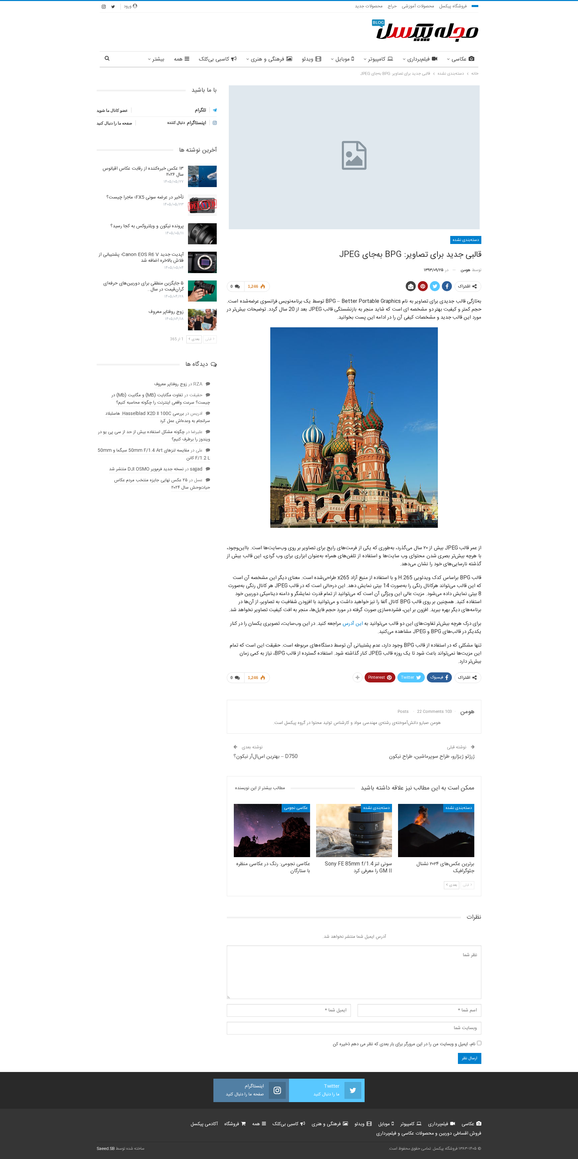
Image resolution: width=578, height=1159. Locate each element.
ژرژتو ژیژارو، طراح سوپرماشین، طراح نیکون (432, 756)
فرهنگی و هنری (267, 59)
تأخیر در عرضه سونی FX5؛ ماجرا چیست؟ (145, 197)
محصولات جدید (369, 6)
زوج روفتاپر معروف (166, 312)
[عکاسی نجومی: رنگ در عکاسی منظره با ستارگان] (272, 830)
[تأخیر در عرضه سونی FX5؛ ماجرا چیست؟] (202, 205)
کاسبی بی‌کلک (214, 59)
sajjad (196, 469)
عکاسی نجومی (296, 808)
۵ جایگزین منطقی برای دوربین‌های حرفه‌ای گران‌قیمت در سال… (143, 286)
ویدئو (307, 59)
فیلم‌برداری (418, 59)
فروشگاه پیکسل (453, 6)
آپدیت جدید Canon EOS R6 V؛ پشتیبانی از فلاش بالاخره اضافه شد (141, 258)
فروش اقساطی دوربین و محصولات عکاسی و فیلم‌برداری (428, 1134)
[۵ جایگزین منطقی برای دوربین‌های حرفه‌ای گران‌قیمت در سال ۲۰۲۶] (202, 291)
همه (178, 59)
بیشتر (158, 59)
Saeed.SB (106, 1148)
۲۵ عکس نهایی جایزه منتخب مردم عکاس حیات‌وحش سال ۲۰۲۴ (162, 484)
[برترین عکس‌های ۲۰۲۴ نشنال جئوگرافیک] (436, 830)
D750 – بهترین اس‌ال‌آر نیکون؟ (265, 756)
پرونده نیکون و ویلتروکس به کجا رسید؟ (147, 226)
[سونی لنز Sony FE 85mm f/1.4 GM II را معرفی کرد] (354, 830)
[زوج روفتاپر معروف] (202, 319)
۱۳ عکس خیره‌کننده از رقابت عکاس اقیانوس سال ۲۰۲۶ (143, 172)
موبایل (342, 59)
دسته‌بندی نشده (466, 240)
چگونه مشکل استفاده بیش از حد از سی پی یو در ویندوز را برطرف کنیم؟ (154, 435)
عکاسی (459, 59)
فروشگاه (231, 1124)
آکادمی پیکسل (204, 1124)
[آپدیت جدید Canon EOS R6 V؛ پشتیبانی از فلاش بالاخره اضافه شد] (202, 262)
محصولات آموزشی (418, 6)
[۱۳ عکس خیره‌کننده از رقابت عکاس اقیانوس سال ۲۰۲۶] (202, 176)
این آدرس (353, 623)
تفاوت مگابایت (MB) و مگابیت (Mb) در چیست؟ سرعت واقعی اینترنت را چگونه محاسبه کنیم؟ (160, 399)
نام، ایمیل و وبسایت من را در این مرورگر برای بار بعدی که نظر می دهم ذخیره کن (404, 1044)
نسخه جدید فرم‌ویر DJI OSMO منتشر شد (146, 469)
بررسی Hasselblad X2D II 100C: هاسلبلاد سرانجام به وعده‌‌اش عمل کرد (157, 417)
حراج (392, 6)
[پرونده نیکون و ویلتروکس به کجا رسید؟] (202, 234)
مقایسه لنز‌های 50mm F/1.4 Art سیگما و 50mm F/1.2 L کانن (154, 454)
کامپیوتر (376, 59)
